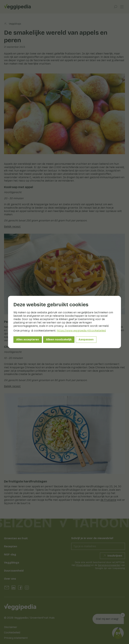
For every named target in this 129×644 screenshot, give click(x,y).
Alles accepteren (27, 339)
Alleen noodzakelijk (59, 339)
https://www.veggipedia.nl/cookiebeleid (81, 330)
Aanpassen (86, 339)
